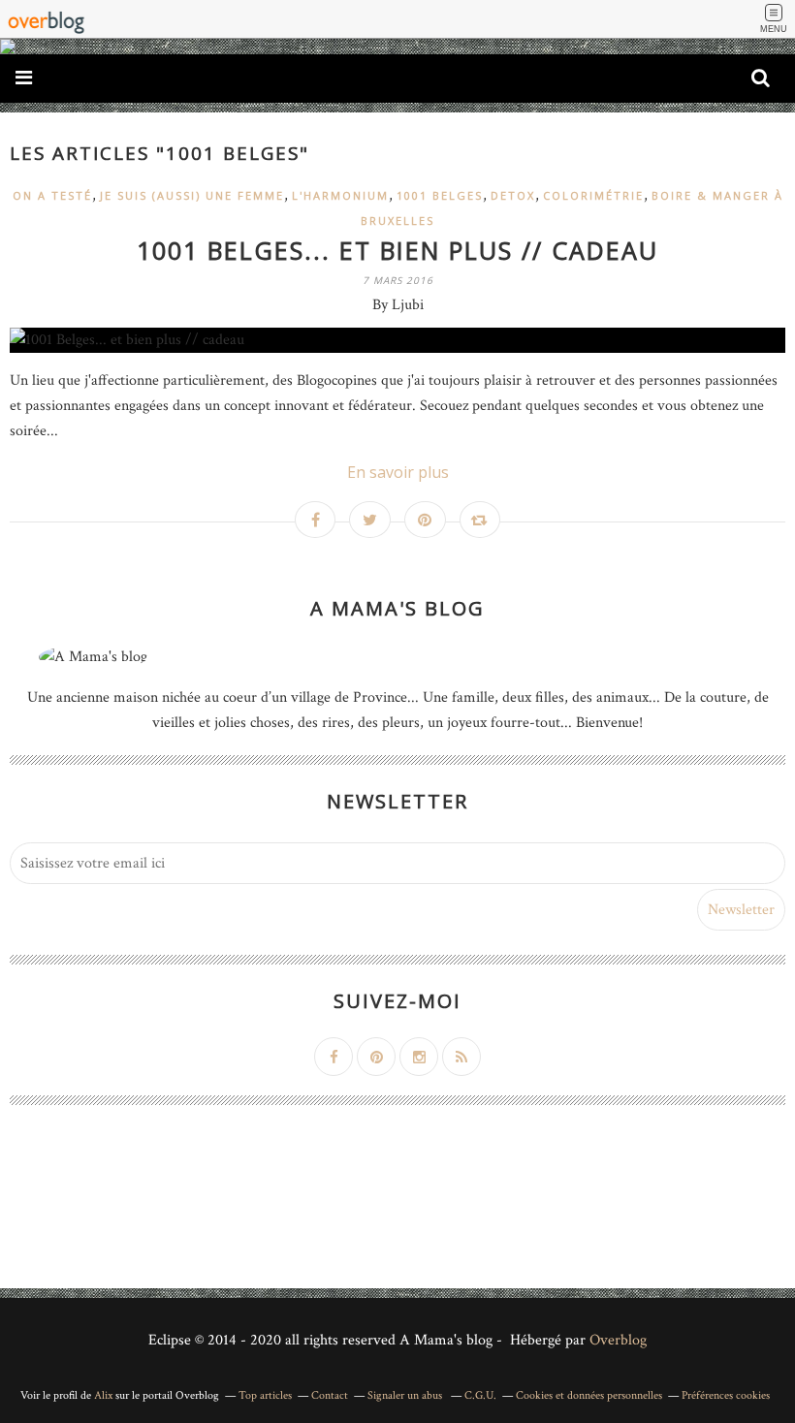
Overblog (618, 1340)
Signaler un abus (406, 1395)
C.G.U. (480, 1395)
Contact (329, 1395)
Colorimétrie (593, 195)
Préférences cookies (726, 1395)
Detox (513, 195)
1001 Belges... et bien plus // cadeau (397, 250)
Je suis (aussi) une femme (192, 195)
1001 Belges (440, 195)
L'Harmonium (340, 195)
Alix (103, 1395)
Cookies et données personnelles (589, 1395)
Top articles (265, 1395)
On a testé (52, 195)
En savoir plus (398, 472)
